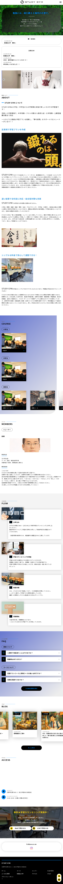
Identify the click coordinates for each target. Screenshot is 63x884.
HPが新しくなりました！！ (11, 64)
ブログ (49, 874)
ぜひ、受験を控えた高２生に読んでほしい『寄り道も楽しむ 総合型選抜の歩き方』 (52, 735)
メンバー (34, 871)
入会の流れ (50, 871)
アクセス (34, 874)
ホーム (4, 871)
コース (19, 871)
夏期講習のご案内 (18, 733)
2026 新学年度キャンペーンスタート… (15, 60)
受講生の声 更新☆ (10, 43)
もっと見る (31, 748)
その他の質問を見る (31, 688)
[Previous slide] (4, 79)
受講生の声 (20, 874)
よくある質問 (6, 874)
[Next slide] (59, 79)
